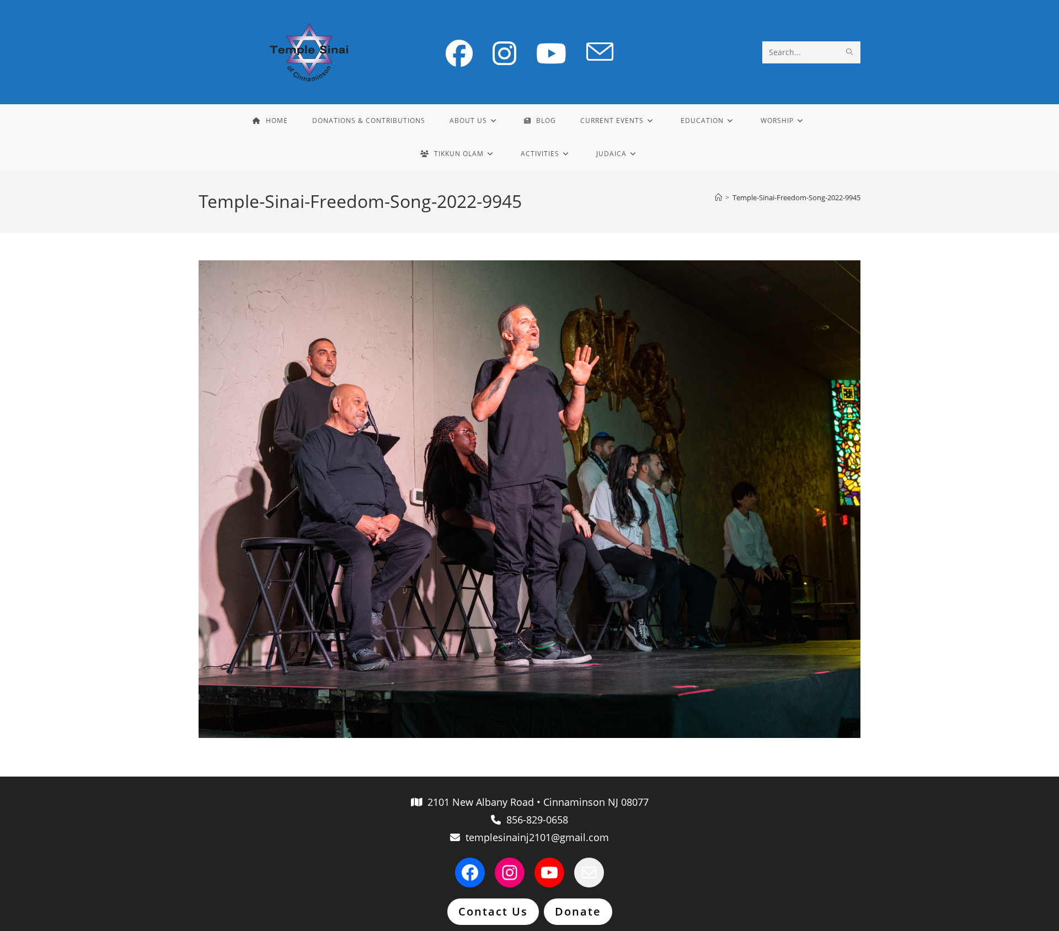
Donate (578, 911)
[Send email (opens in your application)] (599, 52)
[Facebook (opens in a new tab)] (459, 53)
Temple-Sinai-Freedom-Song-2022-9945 (796, 197)
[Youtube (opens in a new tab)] (551, 53)
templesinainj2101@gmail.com (534, 837)
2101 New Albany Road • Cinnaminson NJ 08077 (535, 802)
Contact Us (493, 911)
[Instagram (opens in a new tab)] (504, 53)
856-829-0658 (534, 819)
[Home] (718, 197)
